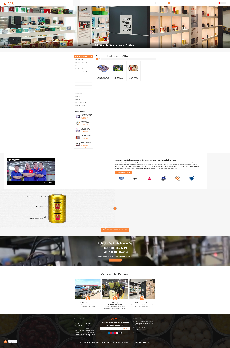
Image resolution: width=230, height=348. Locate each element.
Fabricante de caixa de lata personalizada (91, 331)
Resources (92, 3)
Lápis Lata (77, 99)
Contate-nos (101, 3)
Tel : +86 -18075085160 (140, 327)
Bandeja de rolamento (80, 105)
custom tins (84, 3)
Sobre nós (69, 3)
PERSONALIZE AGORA (115, 260)
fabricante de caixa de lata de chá (90, 334)
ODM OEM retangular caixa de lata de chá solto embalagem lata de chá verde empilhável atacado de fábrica (86, 136)
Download (138, 342)
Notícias (103, 342)
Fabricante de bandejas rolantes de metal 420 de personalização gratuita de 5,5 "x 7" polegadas (102, 77)
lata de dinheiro (78, 87)
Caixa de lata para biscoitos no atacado (78, 326)
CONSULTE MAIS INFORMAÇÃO (84, 118)
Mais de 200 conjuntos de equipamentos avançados (115, 304)
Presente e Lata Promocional (81, 78)
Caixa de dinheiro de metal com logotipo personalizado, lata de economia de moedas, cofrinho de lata (86, 129)
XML (149, 342)
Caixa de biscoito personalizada (89, 322)
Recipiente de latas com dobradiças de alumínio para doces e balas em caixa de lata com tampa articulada (86, 115)
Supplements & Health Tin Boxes (82, 71)
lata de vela (77, 96)
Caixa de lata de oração (80, 74)
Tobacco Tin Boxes (79, 90)
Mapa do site (110, 342)
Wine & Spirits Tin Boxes (80, 81)
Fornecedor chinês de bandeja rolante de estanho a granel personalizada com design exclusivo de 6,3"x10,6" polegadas (133, 77)
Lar (64, 3)
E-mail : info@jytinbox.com (140, 329)
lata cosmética (78, 93)
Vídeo (144, 342)
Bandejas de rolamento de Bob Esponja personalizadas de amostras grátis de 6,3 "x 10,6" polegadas (118, 77)
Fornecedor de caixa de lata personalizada (79, 334)
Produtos (76, 3)
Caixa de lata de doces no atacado (79, 331)
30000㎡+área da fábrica (88, 303)
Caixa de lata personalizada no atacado (89, 327)
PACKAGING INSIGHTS (127, 342)
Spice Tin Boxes (78, 84)
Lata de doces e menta (80, 65)
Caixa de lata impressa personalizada (79, 322)
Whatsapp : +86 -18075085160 (141, 332)
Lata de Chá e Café (79, 59)
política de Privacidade (115, 344)
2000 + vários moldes (142, 303)
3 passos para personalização (117, 230)
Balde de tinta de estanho (80, 102)
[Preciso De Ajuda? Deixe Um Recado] (5, 341)
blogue (118, 342)
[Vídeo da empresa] (31, 184)
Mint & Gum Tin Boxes (79, 68)
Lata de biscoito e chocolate (81, 62)
